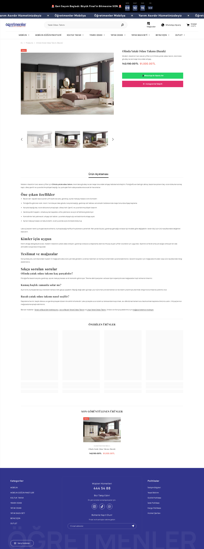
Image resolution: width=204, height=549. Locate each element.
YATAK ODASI (117, 35)
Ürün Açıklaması (98, 174)
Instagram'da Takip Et (154, 84)
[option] (67, 84)
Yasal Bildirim (153, 492)
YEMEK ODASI (96, 35)
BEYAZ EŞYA (161, 35)
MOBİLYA (23, 35)
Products (29, 43)
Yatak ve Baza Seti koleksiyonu (46, 310)
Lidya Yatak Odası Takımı (96, 310)
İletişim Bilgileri (154, 487)
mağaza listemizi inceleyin (143, 310)
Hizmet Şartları (154, 513)
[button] (22, 139)
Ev (22, 43)
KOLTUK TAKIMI (74, 35)
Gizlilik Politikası (154, 497)
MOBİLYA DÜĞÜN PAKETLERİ (48, 35)
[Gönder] (133, 526)
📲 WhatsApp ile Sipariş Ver (153, 76)
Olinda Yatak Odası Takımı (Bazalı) (101, 449)
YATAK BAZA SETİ (139, 35)
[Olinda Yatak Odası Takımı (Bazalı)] (102, 429)
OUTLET (178, 35)
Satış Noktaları (24, 543)
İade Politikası (154, 503)
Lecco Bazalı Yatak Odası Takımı (71, 310)
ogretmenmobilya (102, 446)
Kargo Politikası (154, 508)
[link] (39, 386)
